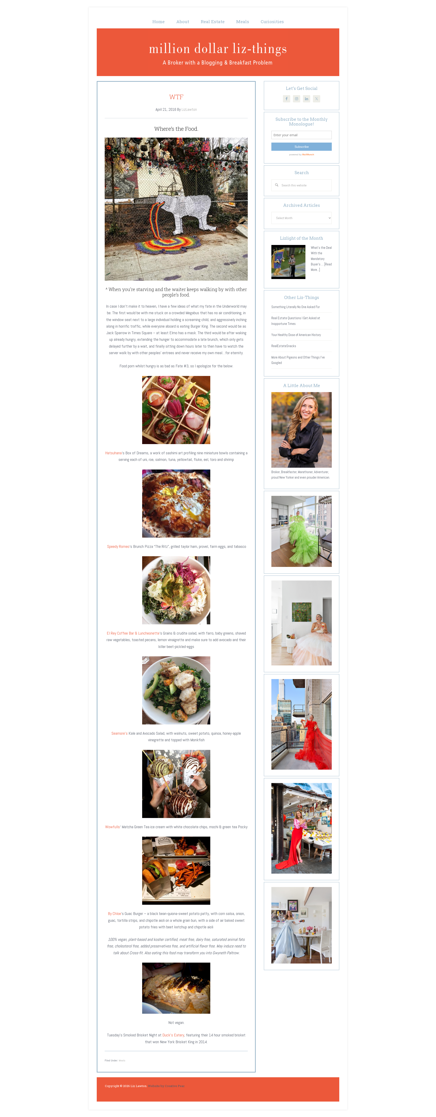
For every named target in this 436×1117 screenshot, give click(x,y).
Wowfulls (112, 826)
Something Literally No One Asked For (295, 307)
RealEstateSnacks (283, 346)
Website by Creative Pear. (166, 1086)
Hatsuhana (113, 452)
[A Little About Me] (301, 466)
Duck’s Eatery (173, 1035)
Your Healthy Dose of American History (296, 335)
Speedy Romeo (118, 546)
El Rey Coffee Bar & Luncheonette (133, 633)
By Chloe (114, 913)
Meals (122, 1060)
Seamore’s (119, 733)
